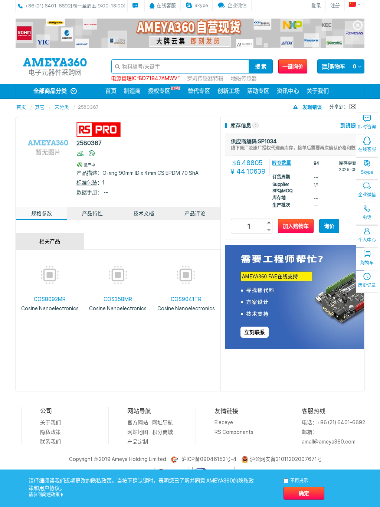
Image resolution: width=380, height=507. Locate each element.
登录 (316, 5)
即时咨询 (367, 127)
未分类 (62, 107)
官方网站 (137, 422)
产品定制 (137, 442)
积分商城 (162, 432)
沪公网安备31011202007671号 (286, 459)
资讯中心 (288, 91)
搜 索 (260, 66)
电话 (367, 217)
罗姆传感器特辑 (205, 78)
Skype (367, 172)
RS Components (233, 432)
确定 (304, 493)
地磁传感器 (244, 78)
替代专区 (199, 91)
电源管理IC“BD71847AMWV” (145, 78)
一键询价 (292, 66)
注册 (335, 5)
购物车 (367, 262)
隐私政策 (50, 432)
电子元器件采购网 (55, 72)
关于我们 (318, 91)
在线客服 (367, 149)
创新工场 (228, 91)
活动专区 (258, 91)
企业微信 (367, 194)
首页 (111, 91)
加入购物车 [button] (296, 226)
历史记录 (367, 285)
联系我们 (50, 442)
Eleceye (223, 422)
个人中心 (367, 240)
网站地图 (137, 432)
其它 (40, 107)
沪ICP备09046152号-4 (209, 459)
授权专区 (159, 91)
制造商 (132, 91)
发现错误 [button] (312, 107)
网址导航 (162, 422)
